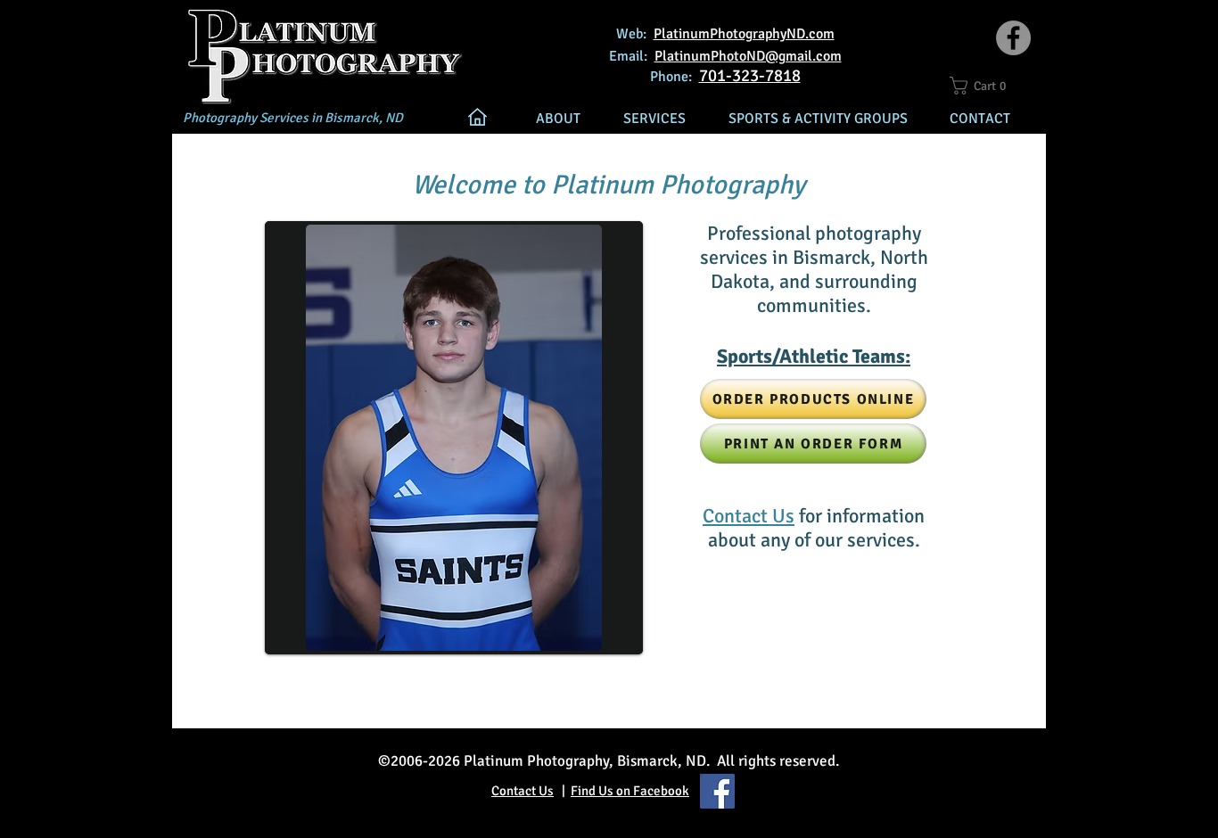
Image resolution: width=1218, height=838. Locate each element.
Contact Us (522, 791)
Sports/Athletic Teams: (813, 356)
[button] (986, 85)
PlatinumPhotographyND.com (744, 34)
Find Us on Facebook (630, 791)
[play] (602, 635)
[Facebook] (1013, 38)
